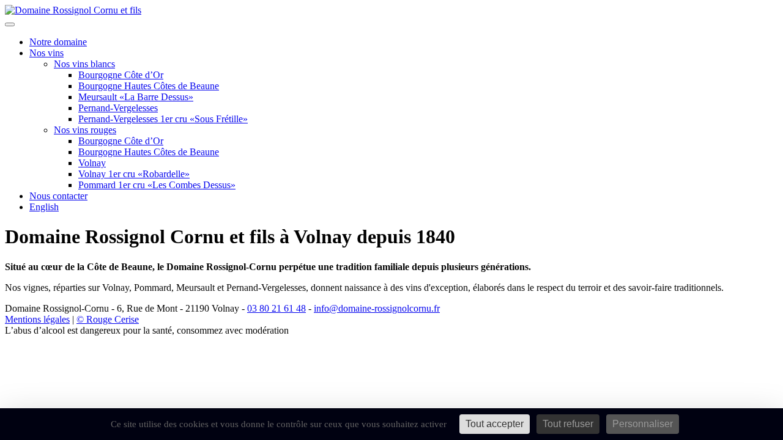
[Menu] (10, 24)
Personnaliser (642, 424)
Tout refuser (568, 424)
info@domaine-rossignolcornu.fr (377, 308)
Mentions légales (37, 319)
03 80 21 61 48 (276, 308)
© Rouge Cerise (107, 319)
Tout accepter (495, 424)
